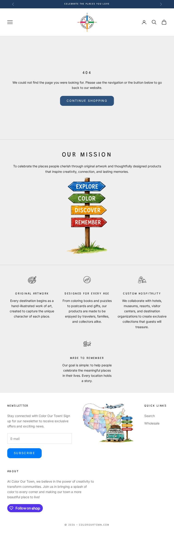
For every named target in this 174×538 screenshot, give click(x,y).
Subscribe (24, 453)
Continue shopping (87, 100)
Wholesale (152, 423)
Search (149, 416)
